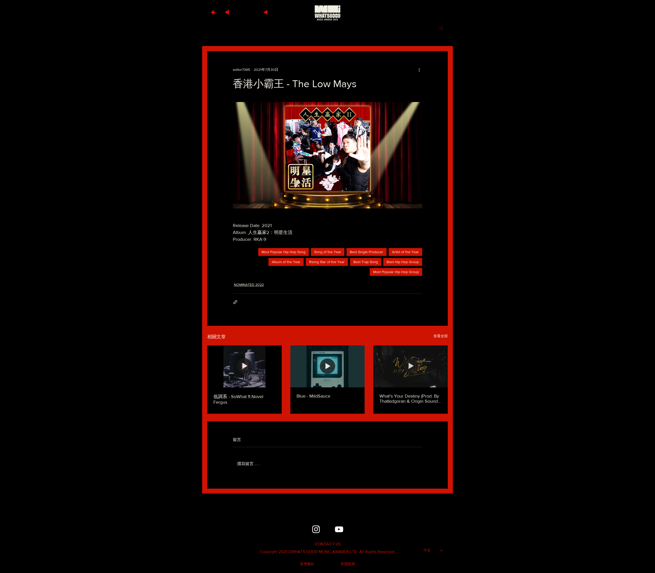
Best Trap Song (365, 262)
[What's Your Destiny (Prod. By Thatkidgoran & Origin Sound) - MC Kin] (410, 366)
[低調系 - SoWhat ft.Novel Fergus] (244, 366)
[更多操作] (419, 69)
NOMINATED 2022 (249, 285)
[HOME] (327, 12)
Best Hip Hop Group (403, 262)
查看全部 (440, 336)
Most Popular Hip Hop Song (283, 252)
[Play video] (327, 155)
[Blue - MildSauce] (327, 366)
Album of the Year (286, 262)
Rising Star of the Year (327, 262)
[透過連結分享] (235, 302)
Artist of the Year (405, 252)
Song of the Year (327, 252)
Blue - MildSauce (313, 396)
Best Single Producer (366, 252)
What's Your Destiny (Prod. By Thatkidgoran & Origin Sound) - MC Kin (410, 399)
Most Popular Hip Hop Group (396, 272)
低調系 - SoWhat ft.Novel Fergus (238, 399)
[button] (213, 11)
